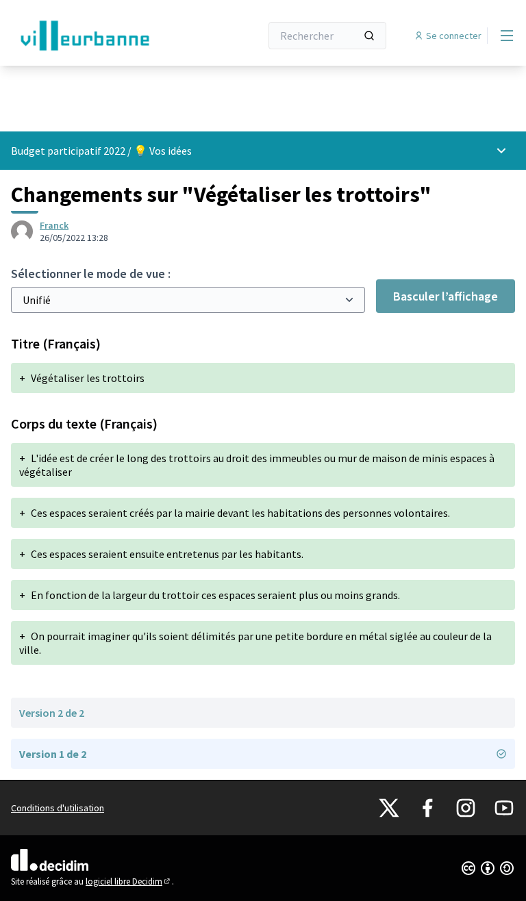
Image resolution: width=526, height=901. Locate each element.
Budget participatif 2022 (68, 150)
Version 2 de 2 (51, 713)
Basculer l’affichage (445, 296)
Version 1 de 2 (52, 754)
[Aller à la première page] (102, 36)
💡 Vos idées (163, 150)
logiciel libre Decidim (129, 881)
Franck (54, 225)
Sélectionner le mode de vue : (91, 273)
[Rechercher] (369, 36)
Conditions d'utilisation (57, 808)
